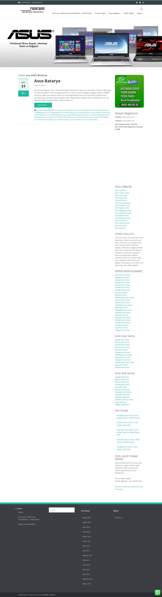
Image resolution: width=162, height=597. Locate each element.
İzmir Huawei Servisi (122, 223)
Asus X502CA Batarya (62, 120)
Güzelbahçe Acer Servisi (123, 355)
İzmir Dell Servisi (121, 200)
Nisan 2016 (87, 584)
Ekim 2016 (86, 569)
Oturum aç (119, 518)
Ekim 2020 (86, 532)
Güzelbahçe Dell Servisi (123, 392)
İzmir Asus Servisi (121, 195)
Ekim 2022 (86, 527)
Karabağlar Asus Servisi (123, 310)
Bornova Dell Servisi (122, 382)
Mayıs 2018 (87, 537)
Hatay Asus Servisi (121, 307)
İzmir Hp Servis (120, 228)
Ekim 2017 (86, 546)
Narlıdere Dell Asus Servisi (124, 400)
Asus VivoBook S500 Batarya (99, 117)
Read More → (43, 105)
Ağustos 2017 (87, 555)
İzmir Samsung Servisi (122, 203)
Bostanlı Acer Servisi (122, 347)
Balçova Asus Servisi (122, 280)
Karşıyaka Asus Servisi (123, 313)
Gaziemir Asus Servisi (122, 300)
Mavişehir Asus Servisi (123, 318)
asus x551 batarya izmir (77, 120)
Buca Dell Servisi (121, 387)
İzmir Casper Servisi (122, 208)
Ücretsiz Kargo (100, 13)
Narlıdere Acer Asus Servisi (124, 362)
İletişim (139, 13)
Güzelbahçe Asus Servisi (123, 305)
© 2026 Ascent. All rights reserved (29, 595)
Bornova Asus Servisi (122, 285)
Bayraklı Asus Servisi (122, 282)
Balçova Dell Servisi (122, 379)
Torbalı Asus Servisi (122, 325)
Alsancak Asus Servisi (122, 275)
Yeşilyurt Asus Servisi (122, 330)
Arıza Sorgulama (114, 13)
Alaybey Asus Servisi (122, 277)
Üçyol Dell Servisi (121, 402)
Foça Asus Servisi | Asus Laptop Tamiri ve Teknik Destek (128, 440)
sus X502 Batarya (92, 120)
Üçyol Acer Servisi (121, 365)
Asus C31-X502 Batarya (97, 110)
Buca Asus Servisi (121, 292)
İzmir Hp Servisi (120, 190)
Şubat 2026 (87, 518)
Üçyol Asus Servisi (121, 328)
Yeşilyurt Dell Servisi (122, 405)
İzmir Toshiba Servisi (122, 205)
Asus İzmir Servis (121, 225)
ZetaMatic (52, 595)
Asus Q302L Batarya (41, 115)
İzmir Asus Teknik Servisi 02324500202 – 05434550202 (71, 13)
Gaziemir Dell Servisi (122, 390)
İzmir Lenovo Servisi (122, 193)
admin (43, 85)
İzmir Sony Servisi (121, 220)
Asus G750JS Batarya (52, 112)
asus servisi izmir (133, 487)
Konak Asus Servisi (121, 315)
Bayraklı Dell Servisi (122, 377)
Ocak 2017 (86, 565)
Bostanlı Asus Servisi (122, 287)
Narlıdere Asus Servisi (122, 320)
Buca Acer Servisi (121, 350)
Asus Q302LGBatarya (55, 115)
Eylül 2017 (86, 551)
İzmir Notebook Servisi (123, 213)
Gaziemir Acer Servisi (122, 352)
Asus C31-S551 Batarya (81, 110)
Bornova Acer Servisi (122, 345)
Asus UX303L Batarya (82, 117)
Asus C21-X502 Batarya (65, 110)
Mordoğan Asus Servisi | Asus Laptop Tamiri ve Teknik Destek (128, 416)
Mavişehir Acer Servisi (122, 360)
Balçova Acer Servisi (122, 342)
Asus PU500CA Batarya (82, 112)
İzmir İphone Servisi (122, 215)
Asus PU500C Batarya (67, 112)
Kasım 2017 (87, 541)
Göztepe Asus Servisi (122, 302)
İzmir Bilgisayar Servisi (123, 210)
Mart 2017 (86, 560)
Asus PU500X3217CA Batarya (100, 112)
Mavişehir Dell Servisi (122, 397)
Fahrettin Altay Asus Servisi (124, 297)
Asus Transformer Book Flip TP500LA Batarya (59, 117)
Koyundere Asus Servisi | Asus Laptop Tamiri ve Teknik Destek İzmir (128, 432)
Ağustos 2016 (87, 579)
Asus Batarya (47, 81)
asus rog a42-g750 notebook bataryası (76, 115)
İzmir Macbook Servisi (123, 218)
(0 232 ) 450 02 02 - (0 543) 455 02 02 (31, 2)
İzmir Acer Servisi (121, 198)
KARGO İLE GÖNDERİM (26, 524)
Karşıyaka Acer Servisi (122, 357)
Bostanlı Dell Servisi (122, 384)
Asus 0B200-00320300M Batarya (46, 110)
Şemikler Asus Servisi (122, 323)
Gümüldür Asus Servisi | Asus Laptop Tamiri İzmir (127, 448)
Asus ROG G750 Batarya (97, 115)
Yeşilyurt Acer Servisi (122, 367)
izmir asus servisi (121, 487)
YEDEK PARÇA (129, 13)
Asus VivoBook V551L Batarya (44, 120)
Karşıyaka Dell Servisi (122, 394)
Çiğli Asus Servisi (121, 295)
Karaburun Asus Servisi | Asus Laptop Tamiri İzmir (127, 423)
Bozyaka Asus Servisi (122, 290)
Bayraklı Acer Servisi (122, 340)
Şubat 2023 (87, 522)
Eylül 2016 (86, 574)
